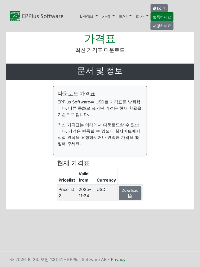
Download (130, 190)
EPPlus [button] (87, 16)
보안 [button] (123, 16)
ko (159, 8)
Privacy (118, 259)
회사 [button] (140, 16)
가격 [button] (106, 16)
